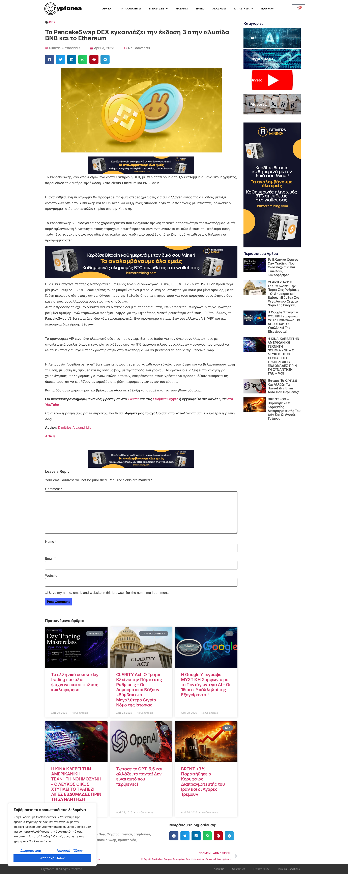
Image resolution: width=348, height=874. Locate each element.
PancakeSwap (105, 840)
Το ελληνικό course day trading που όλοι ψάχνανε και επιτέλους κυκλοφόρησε (74, 682)
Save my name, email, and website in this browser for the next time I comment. (109, 592)
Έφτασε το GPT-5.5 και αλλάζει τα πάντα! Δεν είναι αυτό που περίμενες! (139, 776)
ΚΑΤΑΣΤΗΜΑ (242, 8)
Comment (53, 488)
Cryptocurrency (119, 834)
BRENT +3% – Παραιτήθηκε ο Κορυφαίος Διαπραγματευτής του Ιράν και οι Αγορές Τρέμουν (203, 781)
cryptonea (142, 834)
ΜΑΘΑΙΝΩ (181, 8)
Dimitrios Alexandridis (74, 427)
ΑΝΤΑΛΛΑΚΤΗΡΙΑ (130, 8)
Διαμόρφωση (30, 850)
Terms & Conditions (289, 868)
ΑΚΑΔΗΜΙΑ (219, 8)
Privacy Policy (261, 868)
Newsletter (267, 8)
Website (51, 575)
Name (51, 541)
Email (50, 558)
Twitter (134, 399)
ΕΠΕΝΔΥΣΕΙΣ (156, 8)
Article (50, 436)
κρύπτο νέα (127, 840)
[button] (49, 59)
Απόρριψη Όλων (70, 850)
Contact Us (238, 868)
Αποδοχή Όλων (52, 858)
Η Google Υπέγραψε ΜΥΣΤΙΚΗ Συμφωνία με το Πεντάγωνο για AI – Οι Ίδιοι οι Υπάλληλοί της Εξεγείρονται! (205, 684)
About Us (219, 868)
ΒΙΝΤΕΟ (200, 8)
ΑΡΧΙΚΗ (107, 8)
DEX (52, 22)
